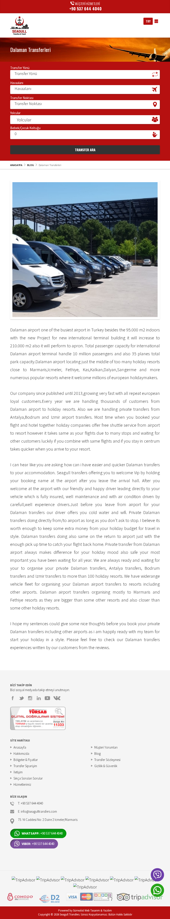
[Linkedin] (38, 698)
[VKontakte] (56, 698)
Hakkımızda (21, 753)
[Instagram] (30, 698)
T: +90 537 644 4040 (30, 803)
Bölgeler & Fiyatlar (26, 759)
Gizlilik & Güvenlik (105, 766)
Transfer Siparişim (25, 766)
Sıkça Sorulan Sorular (28, 778)
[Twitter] (21, 698)
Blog (97, 753)
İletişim (18, 772)
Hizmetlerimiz (22, 784)
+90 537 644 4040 (85, 8)
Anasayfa (20, 747)
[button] (85, 74)
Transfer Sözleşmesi (107, 759)
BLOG (30, 165)
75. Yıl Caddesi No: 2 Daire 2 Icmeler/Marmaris (47, 820)
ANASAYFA (16, 165)
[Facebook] (12, 698)
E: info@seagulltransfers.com (37, 812)
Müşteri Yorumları (106, 747)
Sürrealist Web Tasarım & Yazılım (92, 910)
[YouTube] (47, 698)
